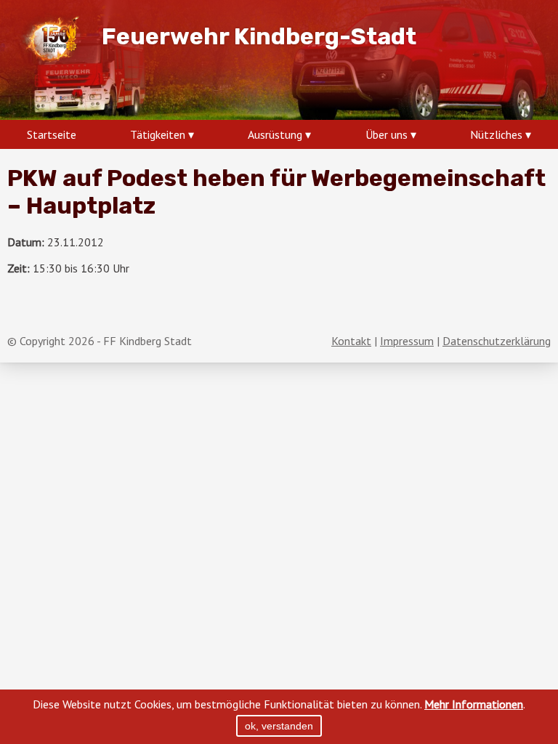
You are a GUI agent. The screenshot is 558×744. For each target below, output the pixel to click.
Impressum (407, 340)
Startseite (51, 134)
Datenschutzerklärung (496, 340)
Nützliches (496, 134)
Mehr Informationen (473, 704)
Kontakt (351, 340)
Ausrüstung (275, 134)
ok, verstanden (279, 726)
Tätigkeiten (157, 134)
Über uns (386, 134)
